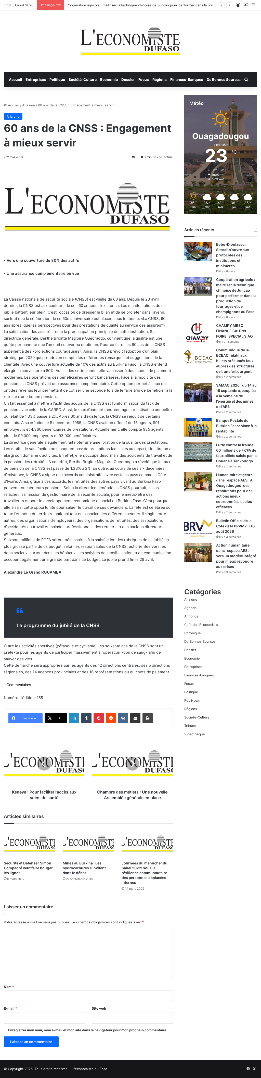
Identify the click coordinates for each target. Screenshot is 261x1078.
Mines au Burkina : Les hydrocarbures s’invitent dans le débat (84, 868)
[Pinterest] (99, 718)
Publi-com (192, 700)
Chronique (192, 633)
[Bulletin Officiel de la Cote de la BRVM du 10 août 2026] (198, 527)
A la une (28, 105)
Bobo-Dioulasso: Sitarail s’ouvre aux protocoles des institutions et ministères (232, 255)
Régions (159, 79)
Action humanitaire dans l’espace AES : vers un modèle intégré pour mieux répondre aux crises (236, 556)
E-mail (10, 1008)
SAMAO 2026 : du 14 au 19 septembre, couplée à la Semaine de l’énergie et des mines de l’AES (236, 396)
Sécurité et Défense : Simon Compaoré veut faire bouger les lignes (28, 868)
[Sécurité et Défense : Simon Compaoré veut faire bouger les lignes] (29, 843)
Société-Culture (83, 79)
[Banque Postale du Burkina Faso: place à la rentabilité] (198, 427)
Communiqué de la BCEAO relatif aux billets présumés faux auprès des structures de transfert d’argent (235, 361)
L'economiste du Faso (90, 1069)
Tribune (190, 726)
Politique (57, 79)
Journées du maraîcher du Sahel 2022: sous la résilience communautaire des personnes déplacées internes (144, 873)
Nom (9, 987)
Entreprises (35, 79)
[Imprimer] (147, 718)
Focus (143, 79)
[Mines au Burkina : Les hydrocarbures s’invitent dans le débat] (88, 843)
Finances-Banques (186, 79)
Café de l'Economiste (201, 625)
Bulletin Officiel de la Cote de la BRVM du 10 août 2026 (235, 526)
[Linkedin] (74, 718)
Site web (99, 1008)
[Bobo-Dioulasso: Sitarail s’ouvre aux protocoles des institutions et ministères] (198, 251)
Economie (109, 79)
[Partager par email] (135, 718)
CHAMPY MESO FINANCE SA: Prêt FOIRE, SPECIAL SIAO (234, 330)
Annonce (191, 616)
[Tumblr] (86, 718)
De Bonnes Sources (224, 79)
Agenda (190, 608)
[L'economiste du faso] (130, 38)
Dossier (128, 79)
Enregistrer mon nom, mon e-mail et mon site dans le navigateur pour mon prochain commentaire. (87, 1030)
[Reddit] (111, 718)
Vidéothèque (194, 734)
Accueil (15, 79)
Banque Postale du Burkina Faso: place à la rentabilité (236, 425)
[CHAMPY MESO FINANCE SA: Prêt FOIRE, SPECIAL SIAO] (198, 332)
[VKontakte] (123, 718)
